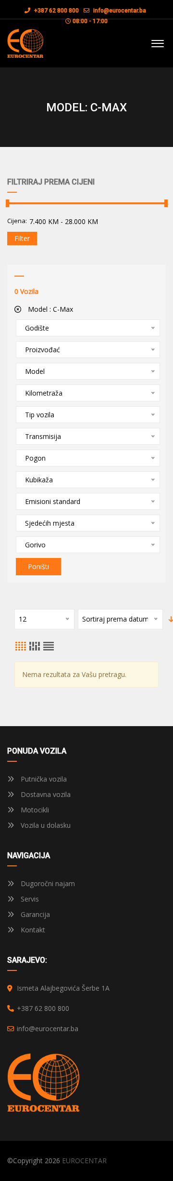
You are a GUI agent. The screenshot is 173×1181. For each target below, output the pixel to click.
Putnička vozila (43, 778)
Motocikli (34, 809)
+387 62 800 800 (56, 10)
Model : (49, 309)
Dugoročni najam (47, 883)
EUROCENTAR (84, 1160)
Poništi (38, 566)
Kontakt (32, 929)
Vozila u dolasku (45, 825)
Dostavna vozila (45, 794)
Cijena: (17, 220)
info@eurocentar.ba (119, 10)
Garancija (34, 914)
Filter (22, 238)
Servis (29, 898)
